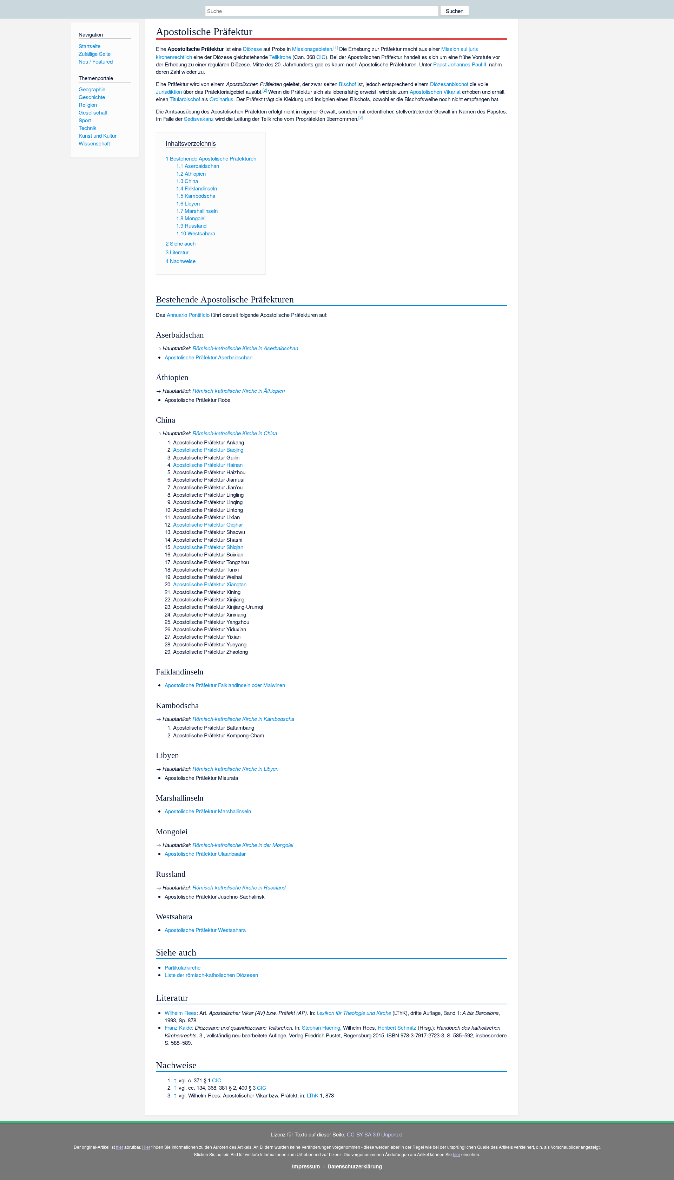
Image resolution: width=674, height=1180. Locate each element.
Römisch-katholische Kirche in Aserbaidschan (245, 348)
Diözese (252, 48)
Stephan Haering (321, 1027)
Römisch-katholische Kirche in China (234, 433)
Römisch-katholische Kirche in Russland (238, 887)
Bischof (347, 83)
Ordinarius (221, 99)
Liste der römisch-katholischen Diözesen (211, 974)
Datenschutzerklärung (355, 1166)
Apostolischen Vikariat (435, 91)
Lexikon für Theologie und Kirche (354, 1012)
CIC (320, 56)
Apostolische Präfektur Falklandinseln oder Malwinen (225, 685)
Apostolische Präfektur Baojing (208, 449)
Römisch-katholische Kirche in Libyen (235, 768)
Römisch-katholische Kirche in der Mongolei (242, 844)
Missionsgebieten (312, 48)
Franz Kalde (178, 1027)
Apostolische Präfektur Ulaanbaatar (205, 853)
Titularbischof (185, 99)
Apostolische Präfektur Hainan (208, 464)
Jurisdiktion (169, 91)
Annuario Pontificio (188, 314)
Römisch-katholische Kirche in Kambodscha (243, 718)
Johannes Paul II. (468, 64)
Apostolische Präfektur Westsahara (205, 929)
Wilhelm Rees (181, 1012)
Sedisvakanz (199, 118)
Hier (146, 1147)
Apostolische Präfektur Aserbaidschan (208, 357)
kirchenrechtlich (174, 56)
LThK (312, 1095)
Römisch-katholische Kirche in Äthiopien (238, 390)
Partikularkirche (182, 967)
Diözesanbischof (449, 83)
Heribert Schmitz (397, 1027)
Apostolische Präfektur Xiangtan (209, 584)
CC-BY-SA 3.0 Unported (374, 1134)
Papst (440, 64)
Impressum (306, 1166)
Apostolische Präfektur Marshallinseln (208, 811)
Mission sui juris (459, 48)
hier (119, 1147)
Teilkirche (280, 56)
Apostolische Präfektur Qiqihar (208, 524)
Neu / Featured (96, 61)
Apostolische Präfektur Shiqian (208, 546)
